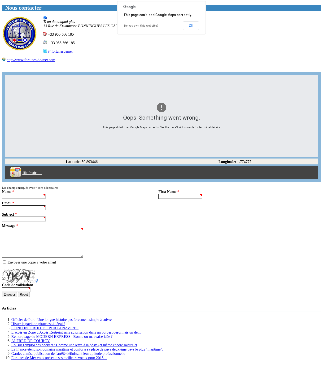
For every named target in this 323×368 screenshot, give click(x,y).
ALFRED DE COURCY (30, 341)
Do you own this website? (141, 25)
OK (191, 26)
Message (10, 226)
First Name (168, 192)
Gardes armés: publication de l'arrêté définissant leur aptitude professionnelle (68, 353)
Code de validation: (17, 285)
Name (8, 192)
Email (8, 203)
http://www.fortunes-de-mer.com (31, 60)
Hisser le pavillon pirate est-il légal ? (38, 324)
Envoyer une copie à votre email (32, 262)
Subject (9, 214)
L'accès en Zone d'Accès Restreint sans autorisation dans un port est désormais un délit (75, 332)
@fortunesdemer (60, 51)
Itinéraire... (32, 172)
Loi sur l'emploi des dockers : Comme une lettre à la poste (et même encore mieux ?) (74, 345)
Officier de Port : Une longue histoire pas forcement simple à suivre (61, 320)
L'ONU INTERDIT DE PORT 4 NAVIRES (45, 328)
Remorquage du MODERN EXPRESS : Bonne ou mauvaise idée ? (62, 337)
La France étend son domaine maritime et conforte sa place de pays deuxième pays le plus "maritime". (87, 349)
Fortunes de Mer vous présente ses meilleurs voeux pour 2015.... (59, 358)
